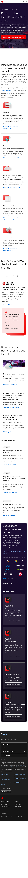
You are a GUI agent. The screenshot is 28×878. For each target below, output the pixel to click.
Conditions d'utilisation (19, 815)
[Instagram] (15, 739)
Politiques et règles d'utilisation (7, 816)
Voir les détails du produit (13, 621)
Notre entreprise (4, 774)
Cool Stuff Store (18, 806)
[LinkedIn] (2, 739)
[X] (12, 739)
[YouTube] (5, 739)
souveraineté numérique (7, 97)
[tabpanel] (14, 308)
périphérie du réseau (6, 90)
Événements (3, 803)
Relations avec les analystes (7, 782)
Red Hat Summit (4, 808)
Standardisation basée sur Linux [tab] (15, 276)
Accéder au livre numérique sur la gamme (13, 37)
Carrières (16, 801)
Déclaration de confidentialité (6, 815)
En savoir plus (6, 304)
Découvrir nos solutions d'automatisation (10, 249)
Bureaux (16, 803)
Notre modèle (4, 777)
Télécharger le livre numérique (11, 407)
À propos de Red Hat (5, 801)
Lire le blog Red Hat (18, 804)
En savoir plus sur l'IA (9, 384)
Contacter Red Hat (4, 804)
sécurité (8, 93)
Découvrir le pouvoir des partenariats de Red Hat (14, 552)
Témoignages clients (5, 779)
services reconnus (8, 771)
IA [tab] (6, 276)
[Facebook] (8, 739)
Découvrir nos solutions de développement (10, 219)
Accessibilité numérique (19, 816)
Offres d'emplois (17, 782)
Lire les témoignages (9, 515)
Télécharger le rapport (9, 464)
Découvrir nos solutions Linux (11, 187)
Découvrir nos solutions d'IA (11, 158)
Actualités (3, 784)
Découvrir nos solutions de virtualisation (10, 127)
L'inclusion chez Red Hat (5, 806)
